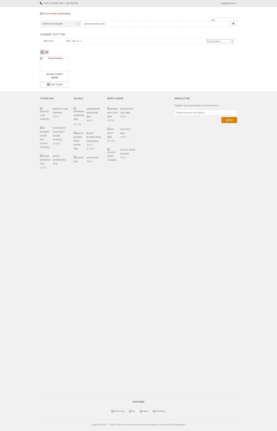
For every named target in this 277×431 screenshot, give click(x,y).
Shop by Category (52, 23)
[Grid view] (42, 52)
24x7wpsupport (178, 424)
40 (73, 41)
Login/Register (228, 3)
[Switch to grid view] (57, 41)
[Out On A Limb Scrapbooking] (55, 13)
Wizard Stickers (54, 74)
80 (77, 41)
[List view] (47, 52)
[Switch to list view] (60, 41)
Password (225, 30)
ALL (80, 41)
